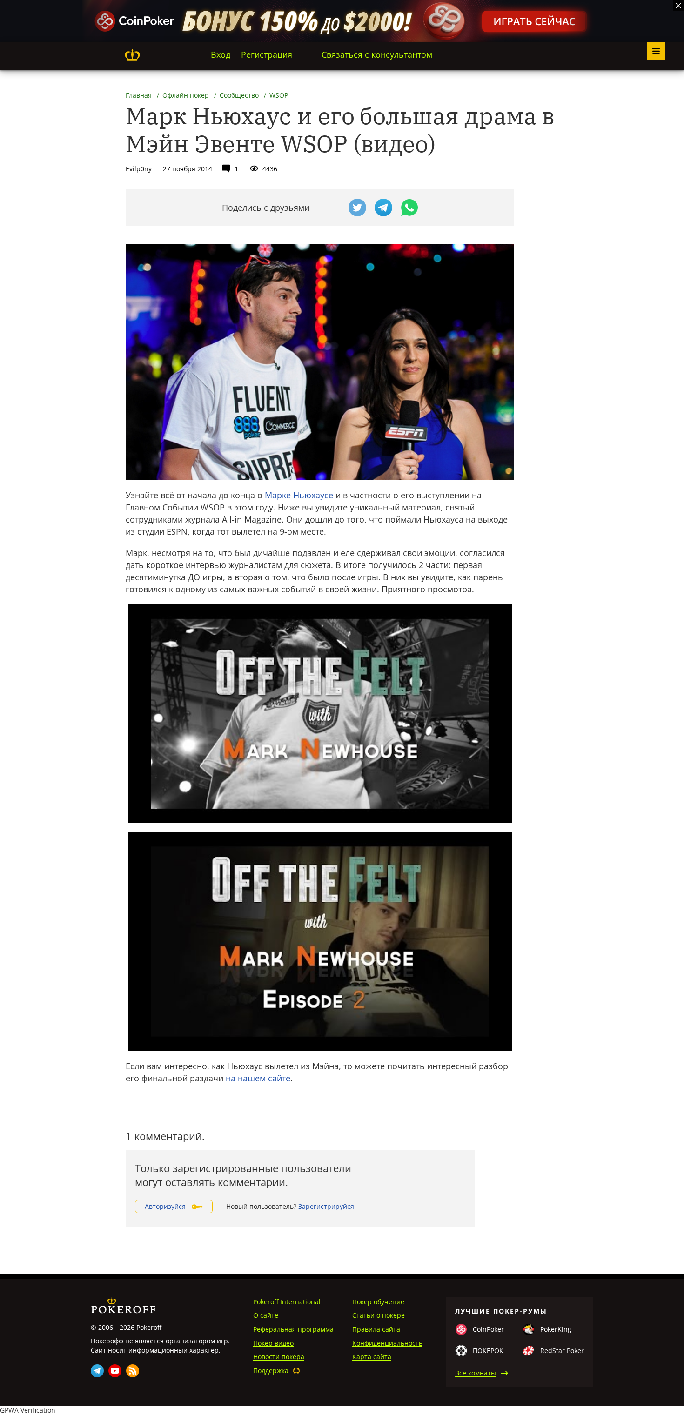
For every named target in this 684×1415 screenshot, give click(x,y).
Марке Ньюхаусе (299, 495)
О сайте (265, 1315)
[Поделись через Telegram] (383, 207)
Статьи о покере (378, 1315)
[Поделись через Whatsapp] (409, 207)
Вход (220, 54)
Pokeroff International (287, 1301)
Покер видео (273, 1343)
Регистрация (266, 54)
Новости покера (278, 1356)
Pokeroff (132, 55)
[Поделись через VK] (331, 207)
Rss (132, 1370)
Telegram (97, 1370)
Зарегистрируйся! (327, 1206)
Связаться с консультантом (377, 54)
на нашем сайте (258, 1078)
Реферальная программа (293, 1329)
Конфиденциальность (387, 1343)
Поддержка (270, 1370)
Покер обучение (378, 1301)
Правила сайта (376, 1329)
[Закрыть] (678, 5)
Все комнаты (475, 1372)
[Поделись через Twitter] (357, 207)
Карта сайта (371, 1356)
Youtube (114, 1370)
